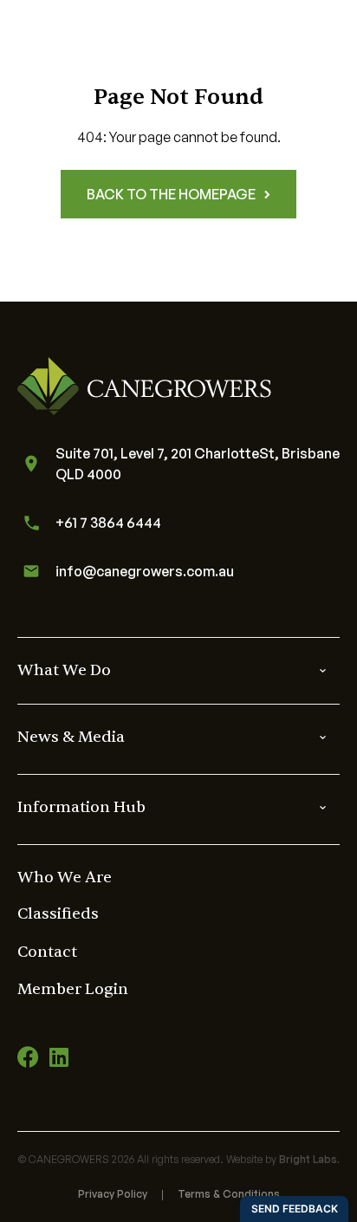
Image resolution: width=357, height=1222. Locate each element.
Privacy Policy (112, 1193)
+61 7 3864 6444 (108, 522)
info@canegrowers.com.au (144, 571)
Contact (47, 952)
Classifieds (58, 914)
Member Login (72, 989)
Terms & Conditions (229, 1193)
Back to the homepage (171, 194)
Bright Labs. (309, 1159)
